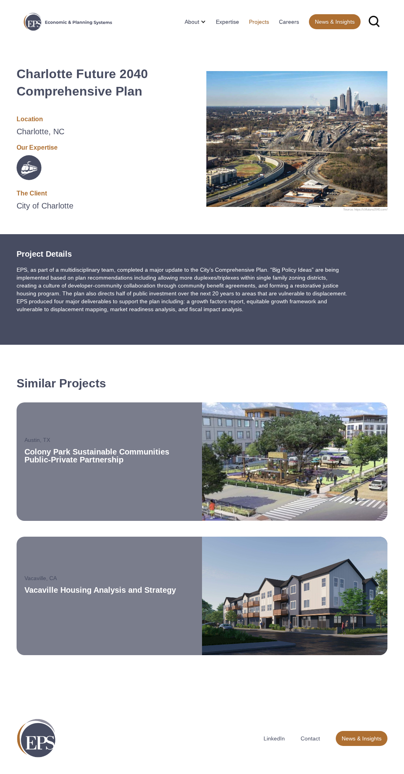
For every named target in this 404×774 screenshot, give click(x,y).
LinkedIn (274, 738)
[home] (68, 21)
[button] (192, 22)
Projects (259, 22)
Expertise (227, 22)
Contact (310, 738)
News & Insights (335, 22)
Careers (289, 22)
